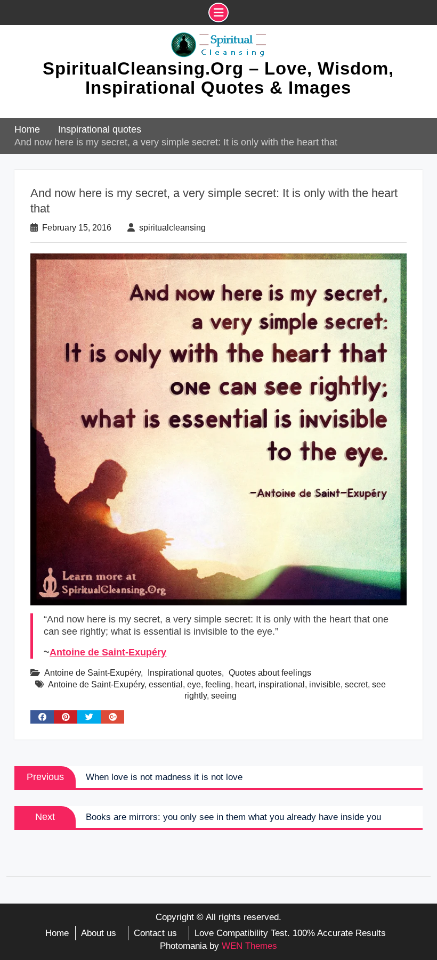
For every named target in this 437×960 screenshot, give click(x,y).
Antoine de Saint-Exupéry (108, 652)
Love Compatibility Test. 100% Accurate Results (290, 933)
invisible (325, 684)
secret (356, 684)
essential (166, 684)
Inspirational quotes (185, 672)
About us (98, 933)
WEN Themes (249, 946)
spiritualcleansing (172, 227)
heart (244, 684)
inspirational (281, 684)
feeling (218, 684)
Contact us (155, 933)
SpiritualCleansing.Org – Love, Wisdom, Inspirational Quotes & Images (218, 78)
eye (194, 684)
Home (57, 933)
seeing (224, 695)
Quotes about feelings (270, 672)
